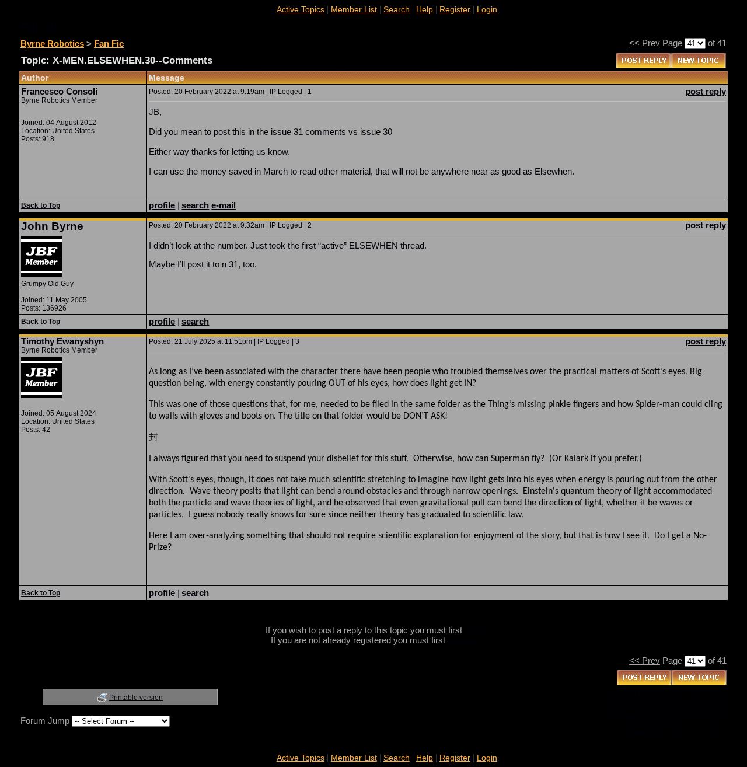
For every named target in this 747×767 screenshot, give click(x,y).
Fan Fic (109, 43)
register (462, 640)
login (473, 630)
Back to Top (40, 205)
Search (396, 9)
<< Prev (644, 43)
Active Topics (300, 9)
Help (424, 9)
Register (454, 9)
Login (487, 9)
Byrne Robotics (52, 43)
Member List (354, 9)
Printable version (136, 697)
